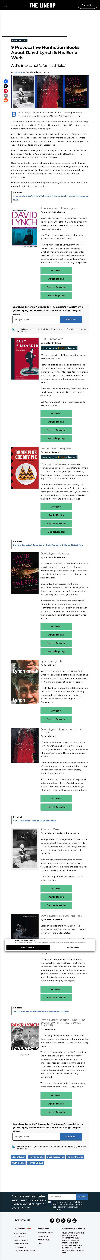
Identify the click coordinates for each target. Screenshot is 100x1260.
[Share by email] (6, 96)
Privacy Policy (44, 1240)
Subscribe (87, 5)
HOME (14, 40)
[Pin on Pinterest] (6, 91)
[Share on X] (6, 86)
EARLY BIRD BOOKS (21, 1240)
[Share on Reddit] (6, 100)
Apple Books (56, 278)
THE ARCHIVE (19, 1237)
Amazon (56, 270)
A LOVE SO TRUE (20, 1233)
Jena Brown (20, 72)
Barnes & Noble (56, 287)
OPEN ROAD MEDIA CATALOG (24, 1251)
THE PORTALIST (20, 1247)
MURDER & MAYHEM (21, 1244)
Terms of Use (43, 1236)
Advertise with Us (45, 1233)
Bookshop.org (56, 295)
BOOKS (23, 40)
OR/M (40, 1243)
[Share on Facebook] (6, 81)
